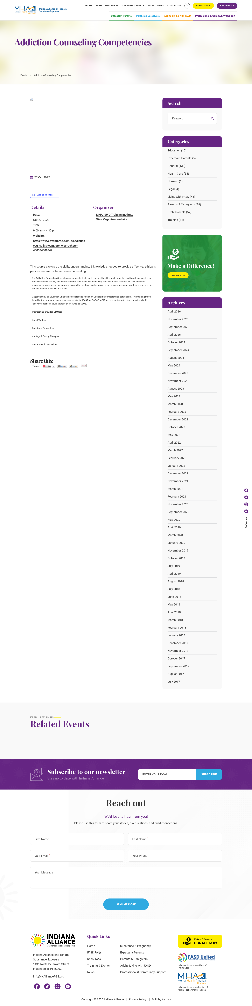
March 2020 (175, 535)
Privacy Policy (137, 999)
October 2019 (176, 558)
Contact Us (174, 5)
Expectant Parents (121, 15)
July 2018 (174, 589)
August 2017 (176, 674)
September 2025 (178, 327)
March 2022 (175, 450)
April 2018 (174, 612)
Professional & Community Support (215, 15)
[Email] (62, 366)
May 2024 (174, 365)
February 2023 (177, 411)
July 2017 (174, 681)
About (88, 5)
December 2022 (178, 419)
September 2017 (178, 666)
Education (174, 150)
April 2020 (174, 527)
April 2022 (174, 442)
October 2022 (176, 427)
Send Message (126, 904)
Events (23, 75)
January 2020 (176, 543)
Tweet (36, 366)
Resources (111, 5)
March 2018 (175, 620)
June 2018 (174, 597)
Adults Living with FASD (177, 15)
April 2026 (174, 311)
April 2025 (174, 334)
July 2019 (174, 566)
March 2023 (175, 404)
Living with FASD (178, 196)
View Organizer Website (111, 219)
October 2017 (176, 658)
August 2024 (176, 357)
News (160, 5)
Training (173, 220)
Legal (171, 189)
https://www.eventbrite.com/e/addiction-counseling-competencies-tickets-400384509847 (59, 245)
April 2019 (174, 573)
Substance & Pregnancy (135, 946)
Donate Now (178, 275)
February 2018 (177, 627)
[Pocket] (49, 366)
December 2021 (178, 473)
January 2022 (176, 465)
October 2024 (176, 342)
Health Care (175, 173)
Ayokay (166, 999)
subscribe (209, 774)
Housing (173, 181)
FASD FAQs (94, 952)
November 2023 (178, 381)
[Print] (73, 366)
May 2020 (174, 519)
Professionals (176, 212)
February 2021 (177, 496)
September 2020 (178, 512)
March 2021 (175, 489)
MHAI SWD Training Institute (114, 214)
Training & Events (133, 5)
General (173, 166)
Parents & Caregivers (148, 15)
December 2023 (178, 373)
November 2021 (178, 481)
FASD (99, 5)
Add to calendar (45, 194)
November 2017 (178, 650)
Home (91, 946)
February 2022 (177, 458)
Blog (151, 5)
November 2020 (178, 504)
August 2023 (176, 388)
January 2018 (176, 635)
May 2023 (174, 396)
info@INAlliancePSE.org (48, 976)
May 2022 (174, 435)
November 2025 (178, 319)
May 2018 (174, 604)
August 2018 (176, 581)
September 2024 (178, 350)
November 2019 (178, 550)
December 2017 (178, 643)
